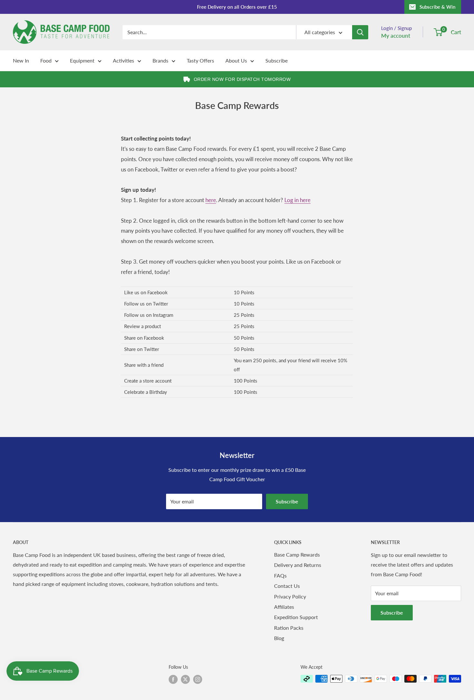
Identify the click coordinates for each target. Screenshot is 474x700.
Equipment (82, 60)
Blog (279, 638)
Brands (160, 60)
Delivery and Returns (297, 565)
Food (46, 60)
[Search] (360, 32)
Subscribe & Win (437, 7)
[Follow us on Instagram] (197, 679)
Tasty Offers (200, 60)
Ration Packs (288, 628)
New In (21, 60)
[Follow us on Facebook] (173, 679)
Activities (123, 60)
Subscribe (276, 60)
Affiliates (284, 607)
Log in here (297, 200)
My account (395, 35)
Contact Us (287, 586)
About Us (236, 60)
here (210, 200)
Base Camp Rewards (297, 554)
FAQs (280, 575)
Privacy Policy (290, 596)
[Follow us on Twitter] (185, 679)
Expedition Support (296, 617)
